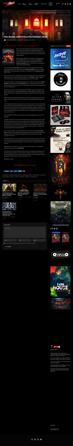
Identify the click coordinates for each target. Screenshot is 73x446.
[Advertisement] (60, 319)
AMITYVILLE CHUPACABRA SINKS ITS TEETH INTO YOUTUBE (23, 194)
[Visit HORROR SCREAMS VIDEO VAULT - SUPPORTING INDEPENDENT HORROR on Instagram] (51, 228)
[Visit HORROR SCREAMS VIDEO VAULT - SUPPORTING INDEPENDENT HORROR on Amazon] (57, 228)
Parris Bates (22, 176)
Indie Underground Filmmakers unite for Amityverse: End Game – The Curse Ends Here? (8, 213)
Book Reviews (31, 4)
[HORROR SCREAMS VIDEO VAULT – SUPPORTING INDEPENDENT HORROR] (8, 4)
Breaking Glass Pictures (27, 175)
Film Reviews (24, 4)
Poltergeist (27, 176)
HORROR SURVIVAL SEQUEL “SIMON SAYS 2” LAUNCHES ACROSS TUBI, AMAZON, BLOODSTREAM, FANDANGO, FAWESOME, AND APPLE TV (60, 354)
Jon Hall (16, 176)
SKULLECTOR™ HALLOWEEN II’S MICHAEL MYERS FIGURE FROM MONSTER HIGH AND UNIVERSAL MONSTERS (59, 370)
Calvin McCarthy (36, 175)
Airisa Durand (5, 175)
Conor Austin (42, 175)
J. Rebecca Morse (6, 176)
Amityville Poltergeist (18, 175)
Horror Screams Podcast (50, 4)
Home (19, 3)
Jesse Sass (12, 176)
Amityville (11, 175)
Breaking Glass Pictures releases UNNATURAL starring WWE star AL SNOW (9, 194)
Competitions (44, 3)
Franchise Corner (36, 4)
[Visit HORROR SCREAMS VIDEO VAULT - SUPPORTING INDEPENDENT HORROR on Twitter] (54, 228)
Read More (4, 200)
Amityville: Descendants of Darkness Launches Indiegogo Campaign (40, 194)
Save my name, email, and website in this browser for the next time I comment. (20, 243)
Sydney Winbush (34, 176)
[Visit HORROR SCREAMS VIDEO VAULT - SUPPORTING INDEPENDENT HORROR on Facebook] (52, 228)
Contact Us (58, 4)
